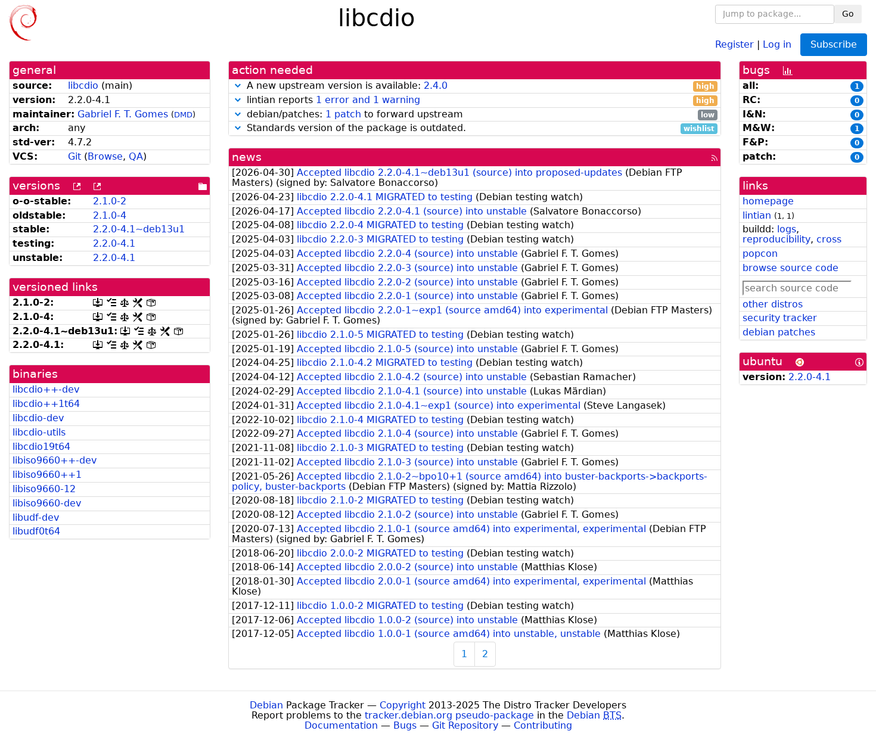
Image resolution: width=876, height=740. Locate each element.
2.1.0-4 (109, 215)
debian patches (779, 332)
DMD (183, 114)
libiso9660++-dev (55, 460)
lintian (757, 215)
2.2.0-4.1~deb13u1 (139, 229)
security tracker (780, 318)
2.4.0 (436, 85)
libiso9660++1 (47, 474)
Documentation (341, 725)
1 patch (343, 114)
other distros (773, 304)
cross (828, 239)
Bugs (405, 725)
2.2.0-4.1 (114, 243)
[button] (238, 85)
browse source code (790, 267)
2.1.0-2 (109, 201)
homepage (768, 201)
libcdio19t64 (41, 446)
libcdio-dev (38, 418)
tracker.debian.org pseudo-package (449, 715)
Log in (777, 43)
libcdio (83, 85)
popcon (760, 253)
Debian (266, 705)
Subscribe (833, 44)
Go (848, 13)
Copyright (402, 705)
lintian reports (479, 100)
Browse (105, 156)
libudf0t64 (36, 531)
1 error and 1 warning (368, 99)
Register (734, 43)
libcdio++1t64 (46, 403)
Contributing (543, 725)
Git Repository (465, 725)
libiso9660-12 (44, 489)
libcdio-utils (39, 432)
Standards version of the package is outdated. (479, 128)
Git (74, 156)
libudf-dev (36, 517)
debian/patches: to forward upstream (479, 115)
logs (786, 229)
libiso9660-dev (47, 503)
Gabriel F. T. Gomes (122, 114)
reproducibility (776, 239)
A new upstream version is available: (479, 86)
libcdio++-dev (46, 389)
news (247, 157)
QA (136, 156)
